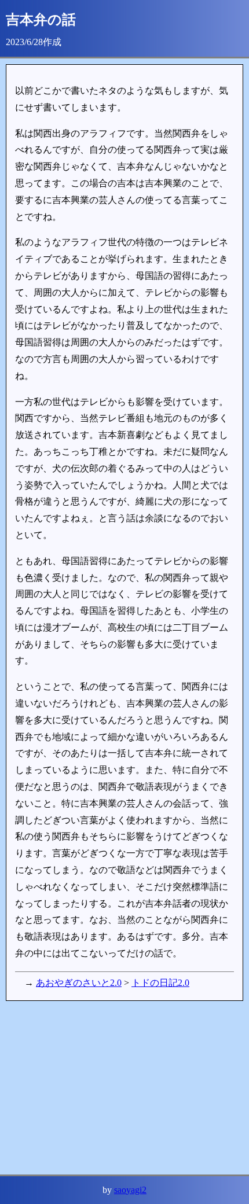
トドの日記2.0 (160, 983)
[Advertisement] (124, 1088)
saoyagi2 (130, 1190)
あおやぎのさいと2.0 (79, 983)
